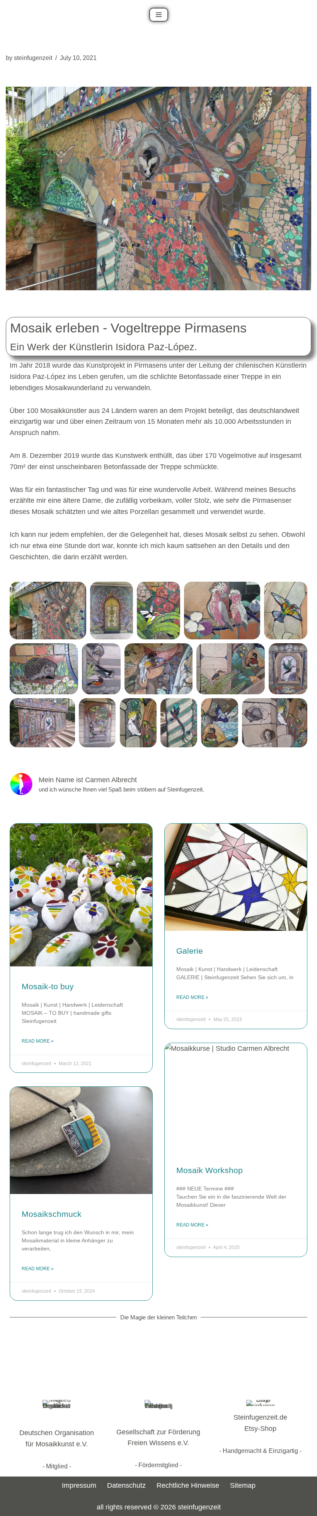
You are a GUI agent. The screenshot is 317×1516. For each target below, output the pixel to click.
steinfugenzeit (33, 57)
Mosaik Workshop (209, 1170)
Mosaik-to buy (48, 986)
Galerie (189, 950)
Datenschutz (126, 1485)
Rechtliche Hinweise (188, 1485)
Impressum (79, 1485)
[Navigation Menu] (158, 15)
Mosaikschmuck (52, 1213)
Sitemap (243, 1485)
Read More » (38, 1041)
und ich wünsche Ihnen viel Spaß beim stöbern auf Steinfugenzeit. (121, 789)
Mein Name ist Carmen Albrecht (88, 780)
